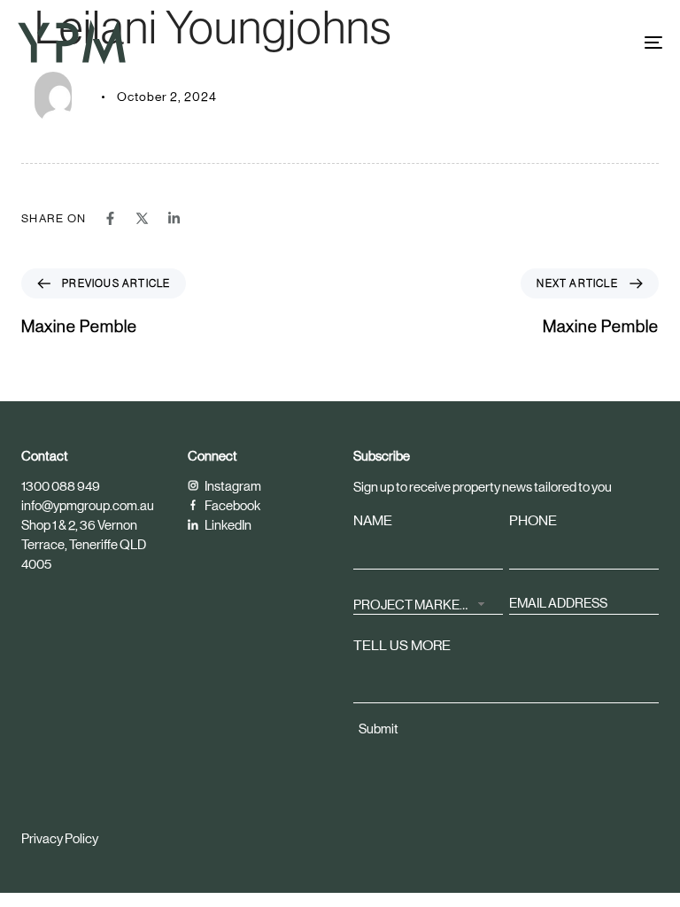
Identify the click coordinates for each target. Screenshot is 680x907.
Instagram (232, 485)
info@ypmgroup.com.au (87, 505)
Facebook (231, 505)
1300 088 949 (60, 485)
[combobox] (428, 603)
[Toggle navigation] (554, 42)
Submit (378, 728)
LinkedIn (227, 524)
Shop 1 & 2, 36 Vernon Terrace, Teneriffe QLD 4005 (83, 544)
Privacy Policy (59, 838)
